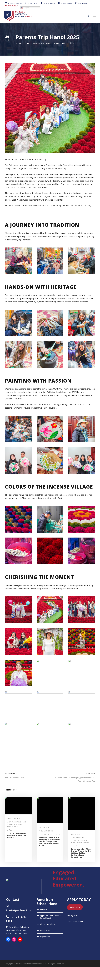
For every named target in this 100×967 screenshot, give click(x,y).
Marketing (24, 43)
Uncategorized (82, 842)
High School (45, 936)
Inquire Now (75, 907)
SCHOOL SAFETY (49, 3)
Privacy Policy (73, 915)
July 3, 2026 (75, 834)
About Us (44, 909)
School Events (45, 43)
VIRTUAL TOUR (12, 6)
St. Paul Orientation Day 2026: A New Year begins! (17, 835)
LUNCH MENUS (82, 3)
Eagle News (77, 840)
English (26, 8)
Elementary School (47, 924)
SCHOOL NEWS (32, 3)
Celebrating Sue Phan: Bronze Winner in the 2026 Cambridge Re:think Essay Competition (81, 853)
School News (60, 43)
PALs (35, 43)
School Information (75, 921)
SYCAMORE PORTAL (14, 3)
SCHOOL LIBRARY (66, 3)
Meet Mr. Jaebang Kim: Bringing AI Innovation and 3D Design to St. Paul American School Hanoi (49, 841)
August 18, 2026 (13, 819)
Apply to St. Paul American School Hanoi (50, 916)
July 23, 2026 (44, 828)
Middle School (45, 930)
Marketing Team (19, 822)
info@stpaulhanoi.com (19, 910)
